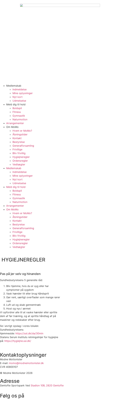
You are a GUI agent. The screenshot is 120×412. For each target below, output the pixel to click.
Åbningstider (20, 134)
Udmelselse (19, 100)
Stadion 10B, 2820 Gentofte (47, 385)
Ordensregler (20, 160)
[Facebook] (4, 402)
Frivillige (17, 149)
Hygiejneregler (21, 156)
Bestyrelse (18, 141)
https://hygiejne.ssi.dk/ (17, 340)
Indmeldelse (19, 89)
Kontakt (17, 138)
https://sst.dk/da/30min (29, 333)
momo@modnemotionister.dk (26, 363)
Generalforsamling (23, 145)
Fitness (16, 111)
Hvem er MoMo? (22, 130)
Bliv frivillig (18, 153)
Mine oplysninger (22, 93)
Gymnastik (18, 115)
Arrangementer (15, 123)
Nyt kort (17, 96)
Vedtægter (18, 164)
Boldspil (17, 108)
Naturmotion (19, 119)
